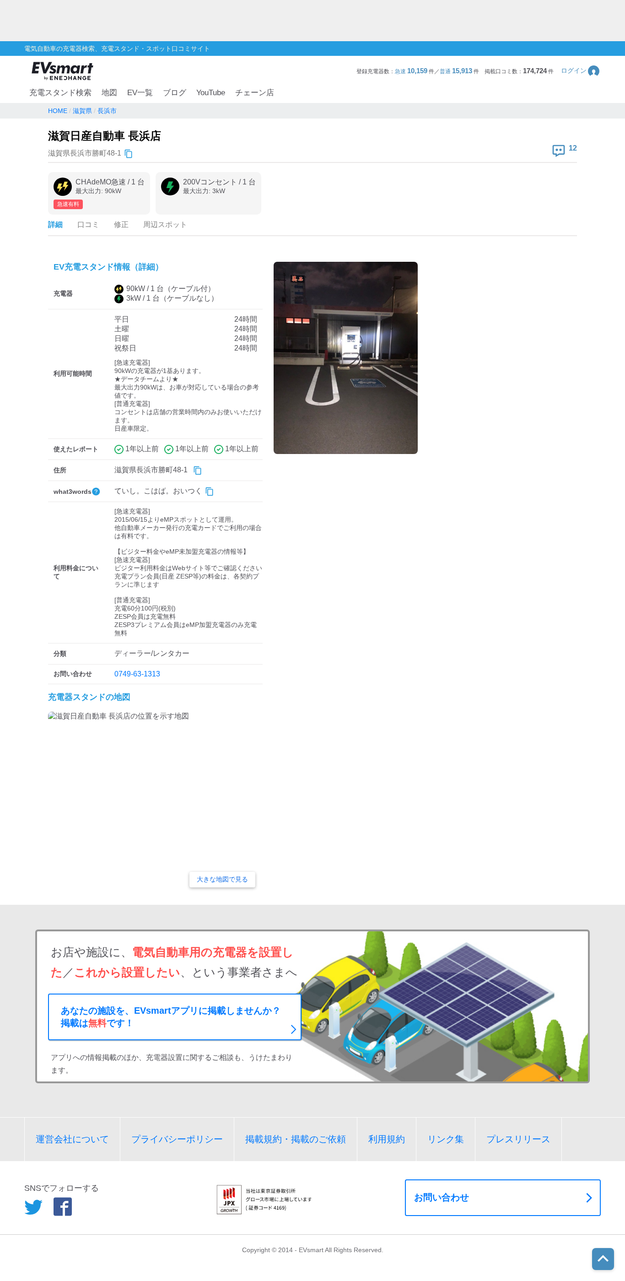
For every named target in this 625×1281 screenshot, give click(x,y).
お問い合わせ (441, 1197)
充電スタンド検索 (60, 92)
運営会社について (72, 1139)
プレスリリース (518, 1139)
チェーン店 (254, 92)
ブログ (174, 92)
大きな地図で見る (222, 879)
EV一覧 (140, 92)
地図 (109, 92)
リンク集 (445, 1139)
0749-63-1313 (137, 674)
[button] (581, 71)
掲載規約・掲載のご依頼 (295, 1139)
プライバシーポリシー (177, 1139)
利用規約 (386, 1139)
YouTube (210, 92)
